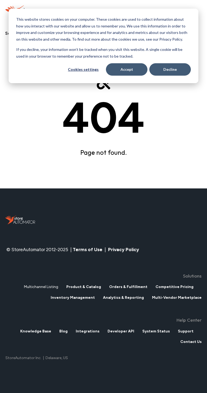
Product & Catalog (83, 287)
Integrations (87, 331)
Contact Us (191, 341)
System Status (156, 331)
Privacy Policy (124, 249)
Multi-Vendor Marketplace (177, 297)
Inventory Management (73, 297)
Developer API (121, 331)
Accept (126, 69)
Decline (170, 69)
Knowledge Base (35, 331)
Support (186, 331)
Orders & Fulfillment (128, 287)
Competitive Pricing (175, 287)
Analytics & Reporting (123, 297)
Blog (63, 331)
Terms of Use (87, 249)
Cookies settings (83, 69)
